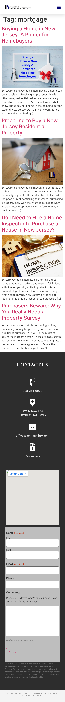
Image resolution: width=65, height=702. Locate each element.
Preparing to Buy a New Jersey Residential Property (30, 126)
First (8, 537)
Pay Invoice (32, 456)
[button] (59, 7)
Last (8, 549)
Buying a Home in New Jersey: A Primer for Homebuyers (28, 34)
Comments (13, 592)
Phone (10, 578)
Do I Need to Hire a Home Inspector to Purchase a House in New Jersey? (32, 223)
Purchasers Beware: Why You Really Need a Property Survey (31, 312)
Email (15, 564)
